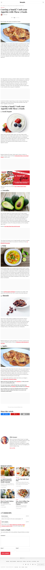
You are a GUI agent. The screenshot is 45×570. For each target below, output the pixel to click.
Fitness (24, 561)
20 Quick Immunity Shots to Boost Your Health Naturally (6, 480)
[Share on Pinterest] (12, 17)
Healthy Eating (3, 499)
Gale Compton (4, 487)
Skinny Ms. (22, 2)
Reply (28, 521)
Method (17, 499)
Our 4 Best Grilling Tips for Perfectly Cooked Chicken (22, 502)
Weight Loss (5, 5)
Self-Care (29, 561)
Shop (38, 561)
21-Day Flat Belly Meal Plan (22, 479)
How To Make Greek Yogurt (20, 186)
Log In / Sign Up (41, 564)
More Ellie (12, 448)
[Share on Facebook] (13, 17)
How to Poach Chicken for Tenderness (7, 501)
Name (2, 548)
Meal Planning (3, 477)
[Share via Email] (14, 17)
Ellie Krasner (5, 14)
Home (1, 5)
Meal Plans (17, 477)
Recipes (7, 561)
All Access (34, 561)
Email (17, 548)
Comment (3, 535)
